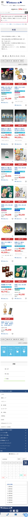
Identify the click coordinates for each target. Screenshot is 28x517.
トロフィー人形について (10, 349)
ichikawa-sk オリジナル (6, 423)
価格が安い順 (9, 60)
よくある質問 (24, 348)
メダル (2, 394)
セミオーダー (4, 408)
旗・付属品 (3, 412)
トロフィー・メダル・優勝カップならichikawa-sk (10, 24)
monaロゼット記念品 (6, 426)
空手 (8, 369)
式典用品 (3, 416)
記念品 (2, 419)
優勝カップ (3, 397)
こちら (5, 20)
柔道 (8, 373)
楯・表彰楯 (3, 405)
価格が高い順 (16, 60)
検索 (26, 12)
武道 (23, 24)
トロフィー (3, 401)
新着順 (21, 60)
